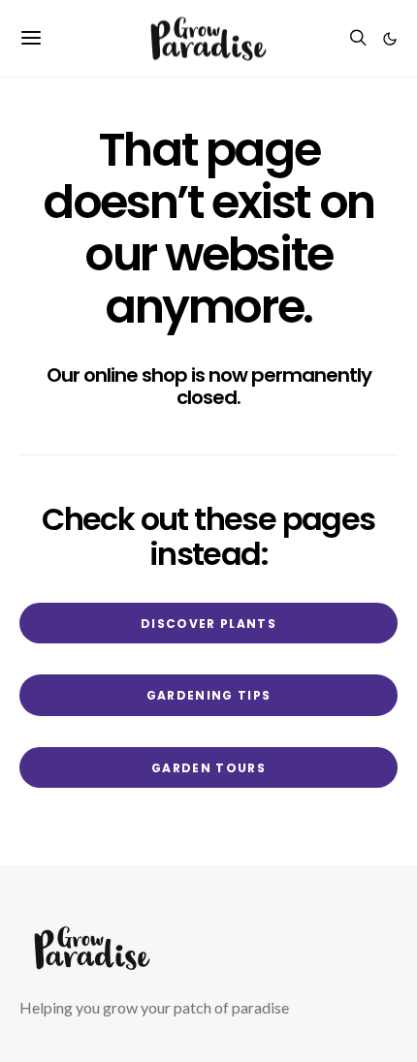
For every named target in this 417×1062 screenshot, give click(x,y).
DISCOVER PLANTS (208, 623)
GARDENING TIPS (209, 695)
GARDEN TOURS (208, 768)
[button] (390, 39)
